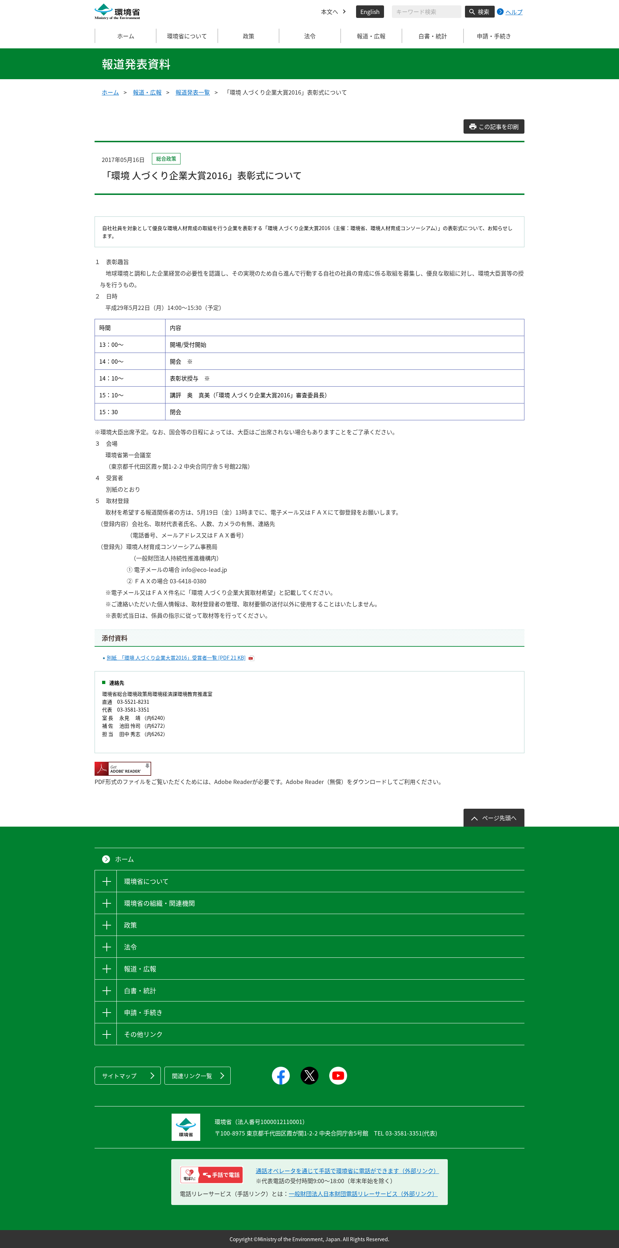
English (370, 11)
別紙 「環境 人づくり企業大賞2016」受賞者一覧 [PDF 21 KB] (176, 657)
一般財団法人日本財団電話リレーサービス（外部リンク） (363, 1193)
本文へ (329, 11)
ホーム (125, 36)
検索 (483, 11)
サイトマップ (119, 1075)
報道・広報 (147, 92)
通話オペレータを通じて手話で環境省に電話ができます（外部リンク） (347, 1170)
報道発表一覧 (193, 92)
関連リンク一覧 (192, 1075)
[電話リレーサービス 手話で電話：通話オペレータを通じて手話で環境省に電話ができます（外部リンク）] (211, 1175)
